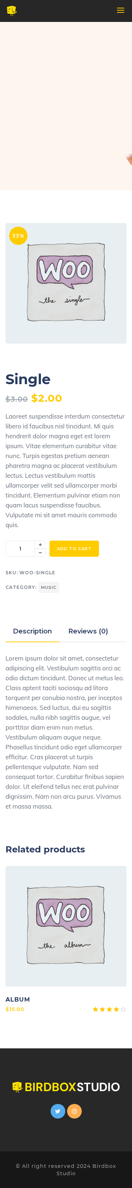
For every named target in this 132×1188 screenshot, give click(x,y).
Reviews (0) (88, 631)
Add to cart (74, 548)
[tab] (32, 631)
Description (32, 631)
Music (48, 587)
